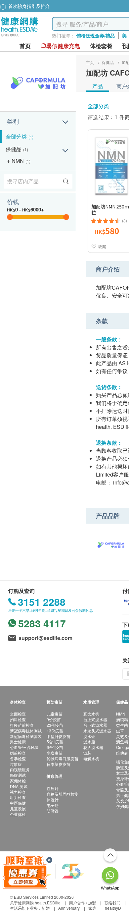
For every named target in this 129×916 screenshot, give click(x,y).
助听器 (53, 810)
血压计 (53, 788)
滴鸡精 (122, 719)
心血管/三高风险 (24, 747)
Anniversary (69, 908)
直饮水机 (91, 713)
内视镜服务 (20, 769)
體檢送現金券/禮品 (95, 35)
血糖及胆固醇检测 (62, 794)
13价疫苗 (55, 730)
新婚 (46, 908)
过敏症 (16, 764)
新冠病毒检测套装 (26, 736)
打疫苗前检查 (22, 725)
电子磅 (53, 805)
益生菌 (122, 725)
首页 (25, 46)
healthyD (113, 908)
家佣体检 (18, 780)
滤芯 (87, 753)
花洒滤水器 (93, 747)
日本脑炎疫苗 (58, 764)
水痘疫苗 (55, 753)
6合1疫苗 (55, 747)
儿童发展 (18, 808)
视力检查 (18, 792)
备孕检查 (18, 758)
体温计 (53, 799)
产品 (97, 86)
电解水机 (91, 758)
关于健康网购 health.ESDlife (35, 902)
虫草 (120, 730)
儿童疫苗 (55, 713)
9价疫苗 (54, 719)
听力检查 (18, 797)
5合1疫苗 (55, 741)
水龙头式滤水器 (97, 730)
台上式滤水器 (95, 719)
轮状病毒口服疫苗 (62, 758)
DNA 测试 (18, 786)
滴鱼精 (122, 741)
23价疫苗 (55, 725)
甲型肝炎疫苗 (58, 736)
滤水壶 (89, 736)
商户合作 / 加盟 (82, 902)
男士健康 (18, 741)
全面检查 (18, 713)
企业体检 (18, 814)
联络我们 (112, 902)
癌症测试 (18, 775)
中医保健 (18, 803)
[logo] (19, 36)
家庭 (92, 908)
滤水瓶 (89, 741)
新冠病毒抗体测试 (26, 730)
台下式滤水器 (95, 725)
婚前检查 (18, 753)
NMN (120, 713)
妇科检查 (18, 719)
